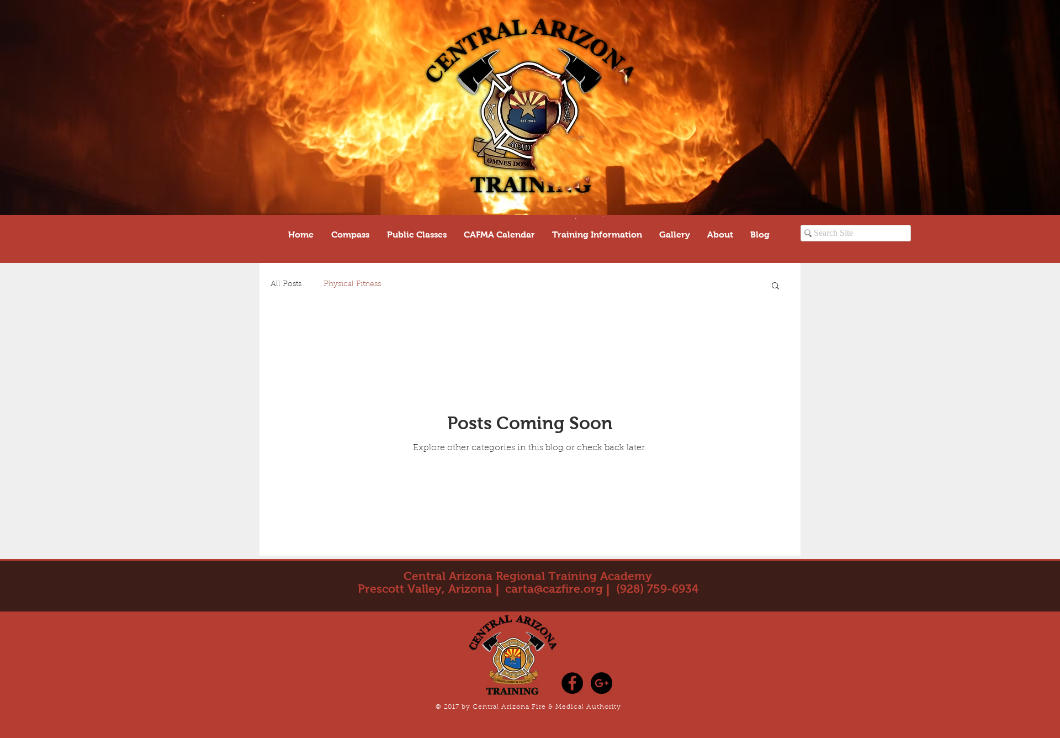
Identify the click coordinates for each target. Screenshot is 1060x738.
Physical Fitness (352, 284)
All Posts (286, 284)
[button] (775, 286)
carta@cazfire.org (554, 588)
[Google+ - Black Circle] (601, 683)
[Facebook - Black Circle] (572, 683)
